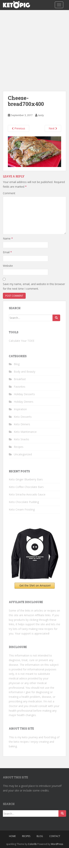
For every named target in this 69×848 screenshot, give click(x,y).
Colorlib (32, 844)
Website (8, 265)
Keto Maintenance (25, 432)
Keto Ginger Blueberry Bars (26, 479)
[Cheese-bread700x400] (34, 151)
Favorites (19, 386)
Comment (9, 193)
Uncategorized (23, 454)
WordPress (57, 844)
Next (52, 128)
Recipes (18, 447)
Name (8, 238)
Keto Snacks (21, 439)
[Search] (56, 318)
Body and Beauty (24, 371)
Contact (54, 836)
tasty (41, 115)
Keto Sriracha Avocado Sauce (27, 494)
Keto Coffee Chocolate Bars (26, 487)
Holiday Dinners (23, 401)
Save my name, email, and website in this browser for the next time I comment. (34, 286)
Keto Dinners (22, 424)
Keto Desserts (23, 417)
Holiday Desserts (24, 394)
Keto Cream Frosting (22, 509)
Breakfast (20, 379)
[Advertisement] (34, 46)
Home (12, 836)
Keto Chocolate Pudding (24, 502)
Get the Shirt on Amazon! (35, 585)
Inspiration (20, 409)
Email (7, 252)
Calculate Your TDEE (21, 341)
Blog (17, 364)
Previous (19, 128)
